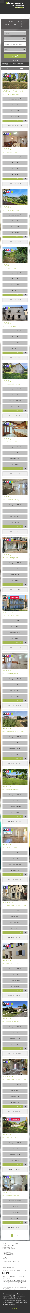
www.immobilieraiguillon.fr (8, 1267)
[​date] (22, 68)
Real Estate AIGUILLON (7, 1247)
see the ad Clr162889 (14, 183)
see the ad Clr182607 (14, 531)
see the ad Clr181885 (14, 705)
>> (17, 1235)
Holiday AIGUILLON (6, 1255)
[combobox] (15, 44)
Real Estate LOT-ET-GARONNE (8, 1248)
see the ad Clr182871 (14, 937)
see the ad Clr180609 (15, 879)
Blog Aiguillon (5, 1257)
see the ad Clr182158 (14, 821)
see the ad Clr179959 (14, 473)
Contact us (4, 1258)
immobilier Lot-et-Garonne (13, 1285)
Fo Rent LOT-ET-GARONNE (8, 1253)
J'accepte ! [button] (15, 1308)
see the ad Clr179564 (14, 647)
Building (8, 612)
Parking (7, 902)
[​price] (8, 68)
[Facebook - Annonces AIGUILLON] (3, 1273)
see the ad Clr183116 (14, 125)
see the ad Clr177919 (14, 415)
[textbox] (15, 44)
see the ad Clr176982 (14, 589)
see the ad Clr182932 (14, 299)
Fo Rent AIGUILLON (6, 1252)
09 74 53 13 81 (5, 1266)
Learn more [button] (12, 1304)
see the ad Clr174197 (14, 1053)
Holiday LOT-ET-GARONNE (8, 1254)
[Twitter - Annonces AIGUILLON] (7, 1273)
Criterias (15, 60)
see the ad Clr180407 (15, 995)
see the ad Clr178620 (14, 1169)
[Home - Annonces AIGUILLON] (15, 3)
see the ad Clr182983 (14, 357)
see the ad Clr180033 (15, 1111)
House (6, 148)
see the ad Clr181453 (14, 1227)
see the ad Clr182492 (14, 241)
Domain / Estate (13, 90)
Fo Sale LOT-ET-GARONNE (7, 1251)
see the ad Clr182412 (14, 763)
